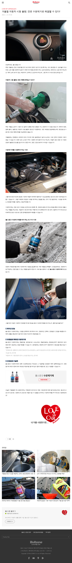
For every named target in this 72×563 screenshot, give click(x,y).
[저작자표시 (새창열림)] (13, 439)
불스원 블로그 (10, 511)
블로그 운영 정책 (26, 532)
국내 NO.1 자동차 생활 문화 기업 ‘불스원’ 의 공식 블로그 (21, 517)
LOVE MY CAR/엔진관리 (9, 9)
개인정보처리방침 (38, 532)
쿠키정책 (48, 532)
